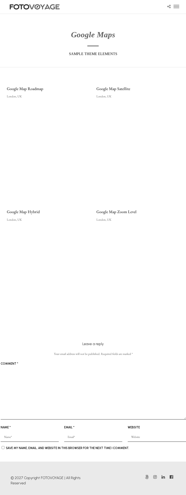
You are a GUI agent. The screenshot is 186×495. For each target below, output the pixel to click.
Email (69, 427)
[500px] (147, 477)
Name (6, 427)
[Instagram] (155, 477)
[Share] (169, 7)
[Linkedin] (163, 477)
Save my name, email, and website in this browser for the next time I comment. (67, 448)
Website (134, 427)
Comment (9, 363)
